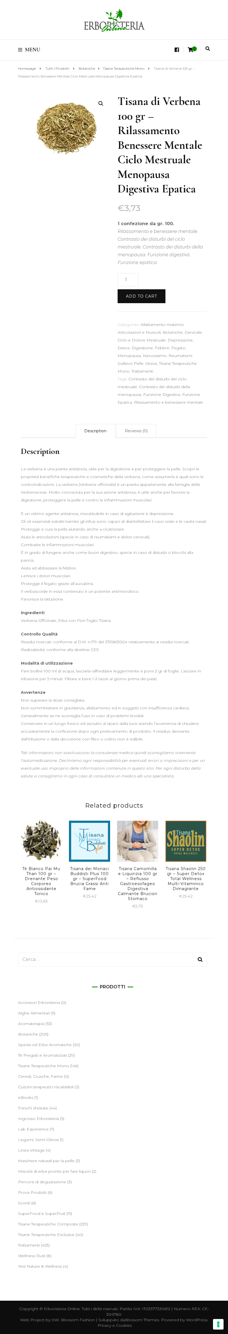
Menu (32, 49)
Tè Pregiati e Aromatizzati (42, 1055)
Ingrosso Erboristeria (38, 1118)
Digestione (142, 347)
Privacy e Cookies (115, 1325)
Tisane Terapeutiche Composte (48, 1224)
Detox (124, 347)
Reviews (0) (136, 430)
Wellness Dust (31, 1255)
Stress (151, 363)
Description (95, 430)
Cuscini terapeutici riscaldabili (46, 1086)
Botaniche (173, 332)
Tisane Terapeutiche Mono (43, 1065)
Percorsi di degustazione (42, 1181)
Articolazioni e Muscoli (139, 332)
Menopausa (129, 355)
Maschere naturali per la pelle (46, 1160)
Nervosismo (155, 355)
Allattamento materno (162, 324)
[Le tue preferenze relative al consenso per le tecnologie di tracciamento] (218, 1324)
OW (55, 1319)
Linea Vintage (31, 1150)
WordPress (196, 1319)
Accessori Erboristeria (39, 1002)
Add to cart (141, 296)
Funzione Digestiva (161, 394)
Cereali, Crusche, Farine (40, 1076)
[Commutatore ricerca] (207, 48)
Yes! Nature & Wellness (40, 1266)
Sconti (24, 1202)
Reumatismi (180, 355)
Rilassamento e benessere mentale (168, 402)
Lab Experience (33, 1129)
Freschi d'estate (33, 1108)
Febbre (162, 347)
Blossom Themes (142, 1319)
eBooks (25, 1097)
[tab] (95, 431)
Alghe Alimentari (34, 1013)
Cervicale (193, 332)
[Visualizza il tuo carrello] (190, 49)
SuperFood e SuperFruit (41, 1213)
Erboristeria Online (62, 1308)
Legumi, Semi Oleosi (38, 1139)
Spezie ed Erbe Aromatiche (45, 1044)
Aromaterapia (31, 1023)
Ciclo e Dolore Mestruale (142, 340)
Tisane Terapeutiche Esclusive (46, 1234)
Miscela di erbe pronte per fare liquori (54, 1171)
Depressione (180, 340)
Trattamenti (142, 371)
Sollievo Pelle (130, 363)
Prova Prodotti (32, 1192)
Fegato (178, 347)
